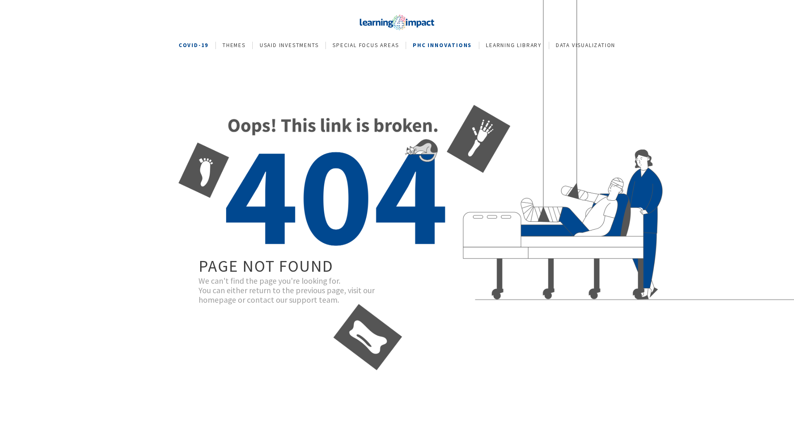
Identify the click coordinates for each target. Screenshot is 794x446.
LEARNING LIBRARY (514, 45)
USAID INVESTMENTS (289, 45)
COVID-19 (193, 45)
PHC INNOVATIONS (442, 45)
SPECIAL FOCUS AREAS (365, 45)
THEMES (234, 45)
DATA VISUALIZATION (585, 45)
